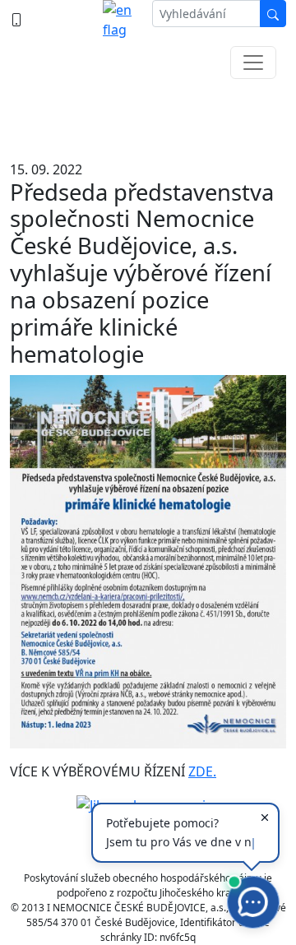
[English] (121, 19)
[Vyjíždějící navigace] (253, 62)
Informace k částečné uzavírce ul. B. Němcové (148, 115)
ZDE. (202, 771)
